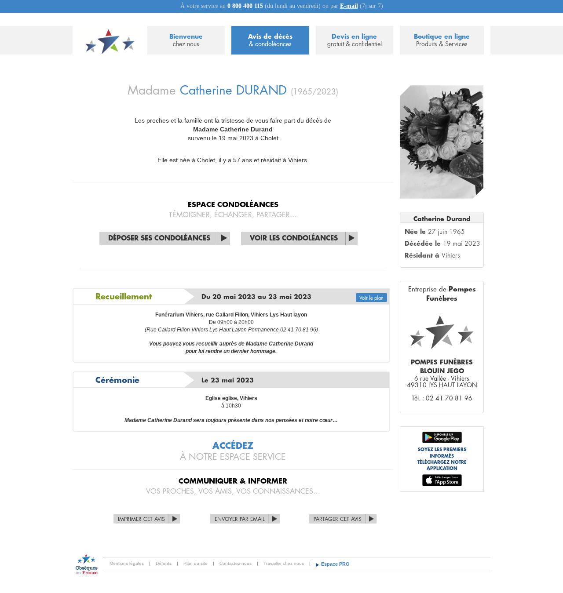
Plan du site (195, 563)
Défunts (164, 563)
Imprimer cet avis (141, 519)
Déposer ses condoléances (159, 238)
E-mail (349, 6)
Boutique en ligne (442, 40)
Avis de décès (270, 40)
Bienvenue (186, 40)
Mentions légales (127, 563)
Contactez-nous (235, 563)
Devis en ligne (354, 40)
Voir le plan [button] (371, 298)
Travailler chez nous (283, 563)
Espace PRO (335, 564)
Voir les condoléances (294, 238)
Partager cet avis (338, 519)
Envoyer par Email (240, 519)
